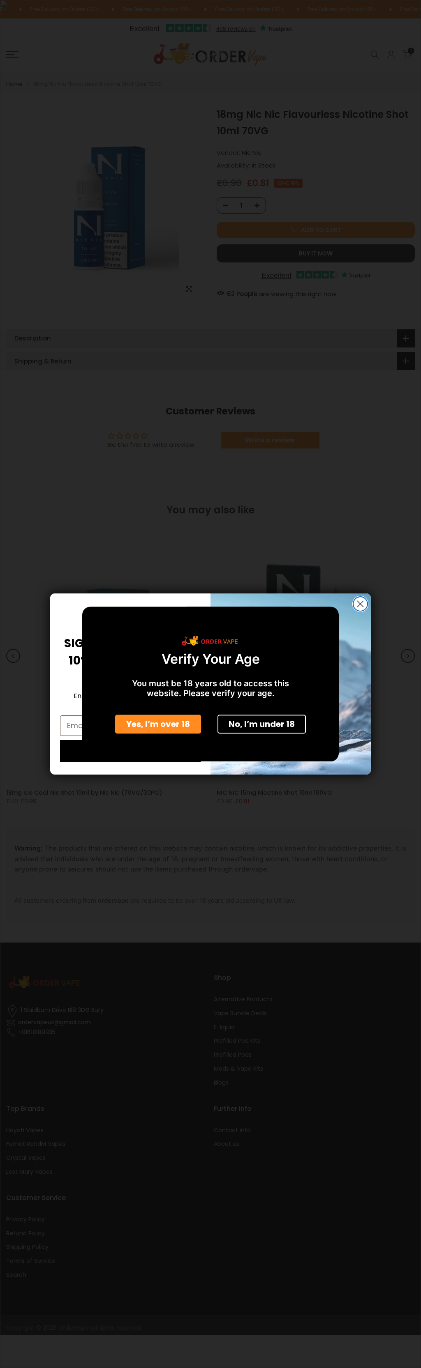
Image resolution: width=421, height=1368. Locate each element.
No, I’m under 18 (262, 724)
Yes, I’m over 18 (158, 724)
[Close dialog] (360, 604)
